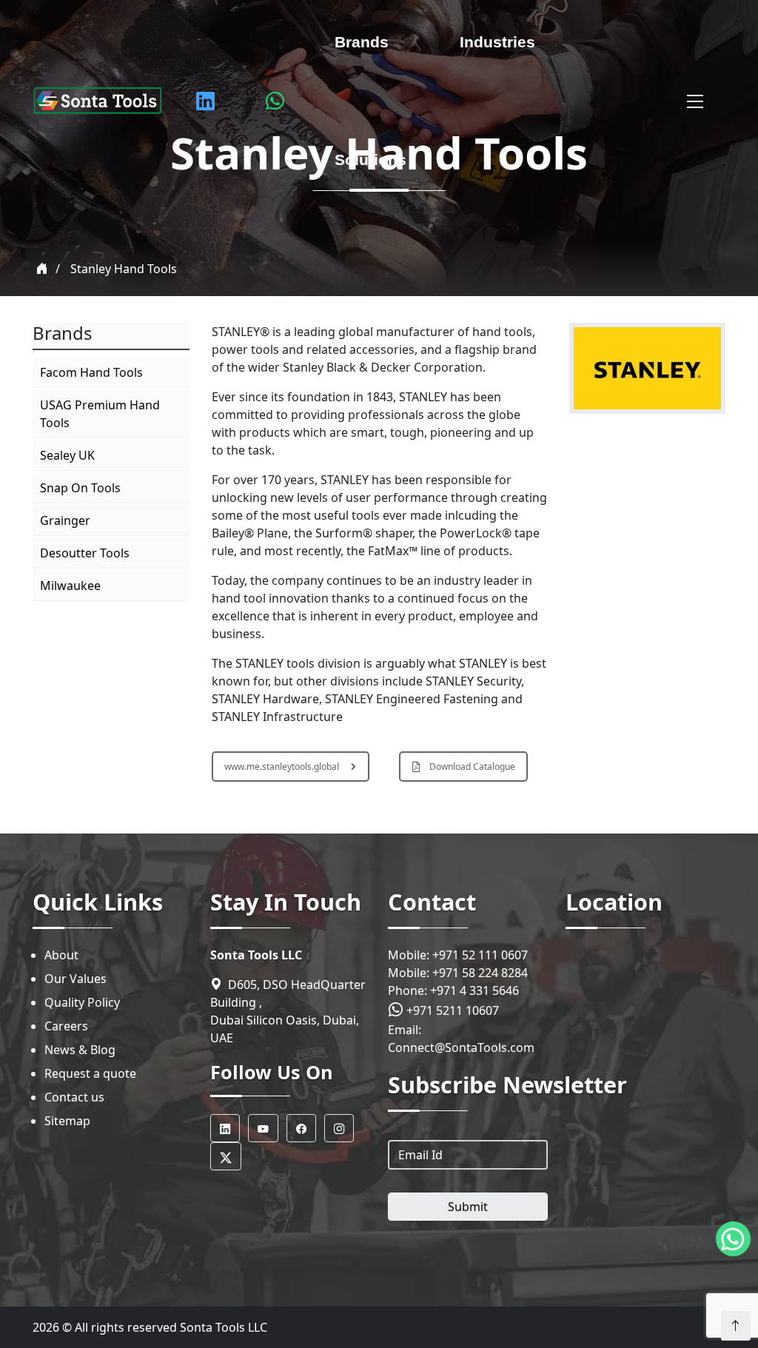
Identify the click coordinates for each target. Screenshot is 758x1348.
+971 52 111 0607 (480, 955)
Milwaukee (70, 585)
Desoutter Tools (85, 553)
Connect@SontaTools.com (461, 1047)
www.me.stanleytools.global (281, 766)
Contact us (74, 1097)
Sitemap (67, 1121)
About (61, 955)
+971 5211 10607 (451, 1010)
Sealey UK (67, 455)
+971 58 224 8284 (480, 973)
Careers (66, 1026)
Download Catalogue (472, 766)
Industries (497, 41)
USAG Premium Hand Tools (100, 414)
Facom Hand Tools (91, 372)
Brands (362, 41)
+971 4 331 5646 (474, 990)
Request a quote (90, 1073)
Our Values (75, 978)
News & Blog (79, 1050)
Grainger (65, 520)
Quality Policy (82, 1002)
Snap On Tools (80, 488)
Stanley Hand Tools (123, 269)
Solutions (370, 159)
